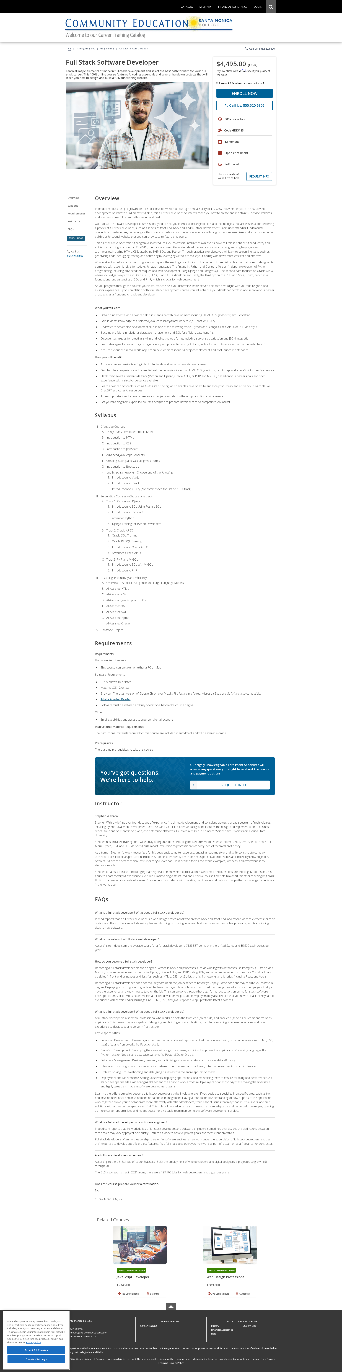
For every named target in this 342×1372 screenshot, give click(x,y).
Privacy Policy (176, 1363)
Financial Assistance (222, 1329)
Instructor (74, 221)
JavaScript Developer (133, 1277)
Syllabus (73, 205)
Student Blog (249, 1325)
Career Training (148, 1325)
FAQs (71, 229)
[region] (36, 1340)
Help (213, 1333)
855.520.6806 (75, 256)
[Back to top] (171, 1320)
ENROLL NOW (245, 93)
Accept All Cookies (36, 1350)
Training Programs (85, 48)
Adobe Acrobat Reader (116, 699)
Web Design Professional (226, 1277)
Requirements (76, 213)
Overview (73, 197)
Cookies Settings (36, 1359)
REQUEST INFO (259, 176)
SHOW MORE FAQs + (108, 1199)
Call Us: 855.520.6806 (260, 48)
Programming (107, 48)
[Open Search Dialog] (271, 6)
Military (215, 1325)
